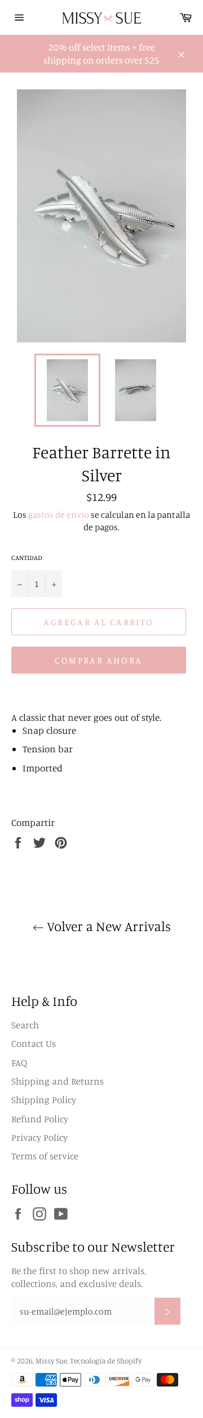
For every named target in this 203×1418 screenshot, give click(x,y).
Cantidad (26, 557)
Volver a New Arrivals (107, 926)
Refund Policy (39, 1119)
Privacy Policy (39, 1137)
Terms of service (44, 1156)
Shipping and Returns (57, 1081)
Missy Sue (51, 1360)
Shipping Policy (43, 1099)
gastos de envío (58, 514)
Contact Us (33, 1043)
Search (25, 1025)
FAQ (19, 1062)
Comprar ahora (98, 660)
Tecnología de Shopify (106, 1360)
